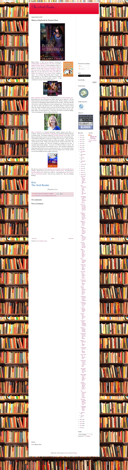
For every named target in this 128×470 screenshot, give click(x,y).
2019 (81, 149)
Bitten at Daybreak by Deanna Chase (40, 97)
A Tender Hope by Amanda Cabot (83, 309)
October (82, 157)
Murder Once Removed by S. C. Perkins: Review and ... (83, 290)
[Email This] (56, 193)
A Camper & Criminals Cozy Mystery (52, 68)
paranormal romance (52, 195)
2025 (81, 137)
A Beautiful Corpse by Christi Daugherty (83, 298)
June (82, 168)
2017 (81, 421)
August (82, 164)
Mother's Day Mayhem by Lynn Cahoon (41, 73)
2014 (81, 427)
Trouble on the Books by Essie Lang (83, 304)
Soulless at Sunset (61, 169)
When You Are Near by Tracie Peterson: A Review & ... (83, 208)
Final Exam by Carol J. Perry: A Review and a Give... (83, 363)
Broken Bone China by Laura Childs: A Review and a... (83, 377)
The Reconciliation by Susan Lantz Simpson (83, 394)
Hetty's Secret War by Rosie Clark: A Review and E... (83, 253)
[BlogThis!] (58, 193)
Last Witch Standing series (66, 97)
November (83, 154)
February (83, 412)
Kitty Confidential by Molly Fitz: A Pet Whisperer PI (83, 190)
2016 (81, 423)
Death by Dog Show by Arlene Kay (83, 316)
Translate (88, 436)
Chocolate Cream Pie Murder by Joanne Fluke (83, 401)
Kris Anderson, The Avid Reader (93, 136)
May (82, 170)
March (82, 174)
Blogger (75, 453)
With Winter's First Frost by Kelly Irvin (83, 238)
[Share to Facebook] (61, 193)
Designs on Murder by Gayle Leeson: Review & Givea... (83, 216)
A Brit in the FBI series (55, 71)
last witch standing (44, 195)
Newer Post (34, 238)
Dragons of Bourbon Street (57, 170)
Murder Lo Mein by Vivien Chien (83, 223)
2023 (81, 141)
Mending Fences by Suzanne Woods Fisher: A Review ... (83, 386)
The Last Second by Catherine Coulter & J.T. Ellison (43, 70)
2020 (81, 147)
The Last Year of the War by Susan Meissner (83, 245)
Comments (82, 68)
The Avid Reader (42, 7)
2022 (81, 143)
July (82, 166)
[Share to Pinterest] (62, 193)
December (83, 151)
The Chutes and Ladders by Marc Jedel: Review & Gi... (83, 180)
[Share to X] (59, 193)
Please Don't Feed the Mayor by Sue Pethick (83, 336)
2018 (81, 419)
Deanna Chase (38, 195)
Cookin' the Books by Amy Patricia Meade (83, 267)
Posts (81, 66)
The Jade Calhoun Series (37, 172)
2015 (81, 425)
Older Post (71, 238)
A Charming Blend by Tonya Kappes (83, 408)
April (82, 172)
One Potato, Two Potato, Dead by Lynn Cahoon (83, 275)
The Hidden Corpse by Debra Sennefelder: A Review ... (83, 199)
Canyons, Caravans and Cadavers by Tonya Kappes (43, 67)
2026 (81, 135)
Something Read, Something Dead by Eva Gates (43, 63)
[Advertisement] (87, 38)
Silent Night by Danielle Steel (83, 356)
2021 (81, 145)
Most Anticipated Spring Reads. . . (83, 260)
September (83, 161)
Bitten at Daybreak (36, 132)
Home (52, 238)
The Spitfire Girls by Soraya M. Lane (83, 370)
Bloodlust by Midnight (50, 133)
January (82, 415)
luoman (66, 453)
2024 (81, 139)
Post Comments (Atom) (42, 241)
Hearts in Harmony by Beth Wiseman (83, 329)
